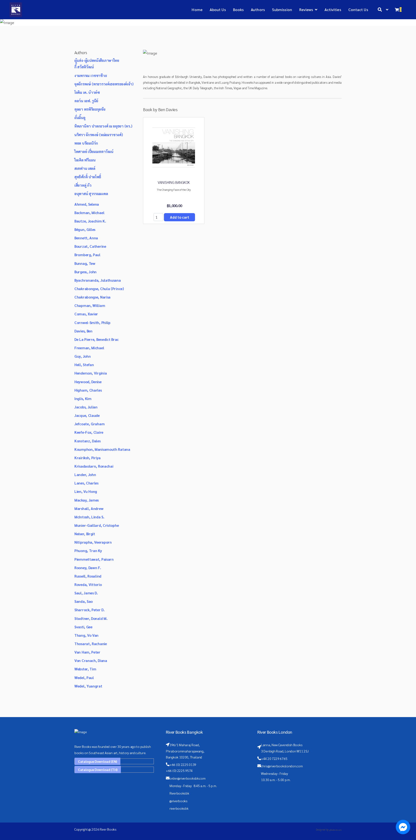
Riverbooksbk (179, 793)
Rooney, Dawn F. (87, 567)
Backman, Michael (89, 212)
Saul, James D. (86, 593)
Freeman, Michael (89, 347)
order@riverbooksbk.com (187, 778)
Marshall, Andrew (88, 508)
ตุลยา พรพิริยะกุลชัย (89, 109)
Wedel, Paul (84, 677)
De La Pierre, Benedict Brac (96, 339)
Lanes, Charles (86, 483)
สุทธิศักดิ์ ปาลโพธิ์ (87, 176)
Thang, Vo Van (86, 635)
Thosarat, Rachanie (90, 643)
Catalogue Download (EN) (97, 761)
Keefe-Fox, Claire (88, 432)
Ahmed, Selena (86, 204)
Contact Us (358, 9)
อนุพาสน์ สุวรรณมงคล (91, 193)
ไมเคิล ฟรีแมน (85, 160)
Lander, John (85, 474)
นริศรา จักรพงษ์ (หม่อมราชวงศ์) (98, 134)
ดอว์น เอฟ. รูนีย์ (86, 100)
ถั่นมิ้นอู (79, 117)
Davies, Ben (83, 331)
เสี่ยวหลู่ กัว (82, 185)
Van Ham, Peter (87, 652)
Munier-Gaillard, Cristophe (96, 525)
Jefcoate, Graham (89, 423)
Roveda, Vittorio (88, 584)
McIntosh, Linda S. (89, 517)
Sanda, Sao (83, 601)
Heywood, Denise (88, 381)
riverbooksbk (178, 808)
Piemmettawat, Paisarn (94, 559)
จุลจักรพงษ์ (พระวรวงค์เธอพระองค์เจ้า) (104, 84)
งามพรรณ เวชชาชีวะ (90, 75)
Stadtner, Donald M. (90, 618)
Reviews (306, 9)
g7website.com (335, 829)
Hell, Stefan (84, 364)
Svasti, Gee (83, 626)
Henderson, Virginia (90, 373)
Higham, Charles (88, 390)
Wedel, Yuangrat (88, 686)
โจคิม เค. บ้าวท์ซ (87, 92)
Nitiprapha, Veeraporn (93, 542)
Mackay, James (86, 500)
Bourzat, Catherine (90, 246)
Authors (258, 9)
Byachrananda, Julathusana (97, 280)
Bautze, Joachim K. (90, 221)
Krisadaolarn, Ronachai (93, 466)
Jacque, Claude (87, 415)
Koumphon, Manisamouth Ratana (102, 449)
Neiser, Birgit (84, 533)
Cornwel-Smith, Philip (92, 322)
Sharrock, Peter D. (89, 609)
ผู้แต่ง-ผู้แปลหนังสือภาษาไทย (96, 60)
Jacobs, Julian (86, 407)
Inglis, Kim (82, 398)
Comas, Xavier (86, 314)
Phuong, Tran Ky (88, 550)
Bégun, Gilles (84, 229)
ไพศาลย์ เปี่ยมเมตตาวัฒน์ (93, 151)
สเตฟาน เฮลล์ (84, 168)
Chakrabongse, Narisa (92, 297)
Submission (282, 9)
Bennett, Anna (86, 237)
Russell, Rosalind (87, 576)
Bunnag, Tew (84, 263)
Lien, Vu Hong (85, 491)
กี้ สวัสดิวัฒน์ (84, 66)
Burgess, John (85, 271)
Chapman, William (89, 305)
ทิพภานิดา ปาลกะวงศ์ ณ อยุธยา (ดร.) (103, 126)
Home (197, 9)
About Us (218, 9)
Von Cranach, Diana (90, 660)
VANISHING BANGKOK (173, 182)
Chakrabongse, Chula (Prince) (99, 288)
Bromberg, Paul (87, 254)
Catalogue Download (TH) (97, 769)
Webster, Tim (85, 669)
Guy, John (82, 356)
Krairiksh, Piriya (87, 457)
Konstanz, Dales (87, 441)
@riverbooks (178, 801)
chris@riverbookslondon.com (282, 766)
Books (238, 9)
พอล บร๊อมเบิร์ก (86, 143)
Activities (333, 9)
